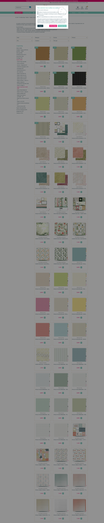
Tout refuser (53, 26)
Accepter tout (63, 26)
